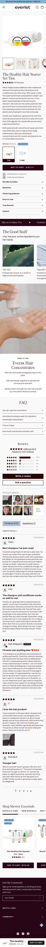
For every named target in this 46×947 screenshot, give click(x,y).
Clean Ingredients (11, 194)
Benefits (7, 188)
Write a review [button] (23, 476)
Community (8, 917)
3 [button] (23, 791)
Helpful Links (9, 908)
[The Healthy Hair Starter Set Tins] (8, 63)
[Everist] (23, 7)
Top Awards (8, 205)
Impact (6, 211)
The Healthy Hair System (18, 851)
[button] (37, 7)
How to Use (8, 199)
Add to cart (18, 865)
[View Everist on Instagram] (17, 933)
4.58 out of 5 (29, 449)
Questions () (29, 523)
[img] (9, 538)
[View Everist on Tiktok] (23, 933)
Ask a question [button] (23, 483)
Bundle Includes (10, 182)
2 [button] (19, 791)
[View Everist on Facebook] (28, 933)
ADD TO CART (36, 943)
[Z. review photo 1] (9, 740)
